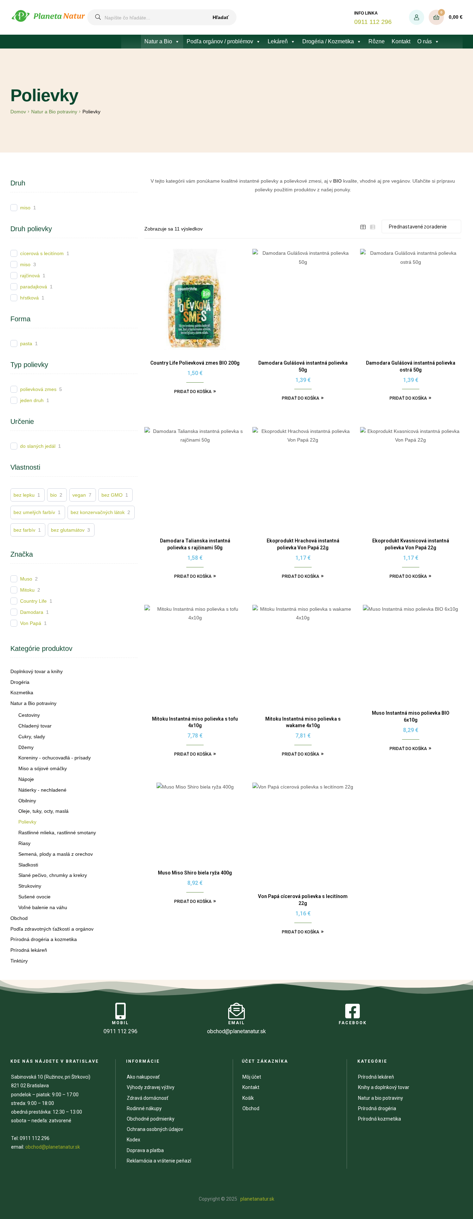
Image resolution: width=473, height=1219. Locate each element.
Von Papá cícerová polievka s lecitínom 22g (303, 900)
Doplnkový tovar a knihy (36, 671)
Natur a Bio (158, 41)
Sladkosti (28, 865)
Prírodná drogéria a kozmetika (43, 939)
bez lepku (24, 495)
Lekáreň (278, 41)
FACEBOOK (353, 1022)
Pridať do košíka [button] (193, 391)
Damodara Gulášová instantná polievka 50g (303, 366)
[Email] (236, 1011)
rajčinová (30, 275)
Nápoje (26, 779)
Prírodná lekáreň (28, 950)
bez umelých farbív (34, 512)
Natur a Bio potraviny (54, 111)
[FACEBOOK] (352, 1011)
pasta (26, 343)
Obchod (19, 918)
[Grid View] (363, 226)
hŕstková (29, 298)
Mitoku (27, 590)
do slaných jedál (37, 446)
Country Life (33, 601)
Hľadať (221, 17)
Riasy (24, 843)
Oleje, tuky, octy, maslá (43, 811)
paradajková (33, 286)
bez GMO (112, 495)
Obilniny (27, 800)
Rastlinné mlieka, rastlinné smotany (57, 832)
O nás (424, 41)
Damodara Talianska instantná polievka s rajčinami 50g (195, 544)
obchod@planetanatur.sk (52, 1147)
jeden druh (32, 400)
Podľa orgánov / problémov (220, 41)
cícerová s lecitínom (42, 253)
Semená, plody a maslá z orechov (55, 854)
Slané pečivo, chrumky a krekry (52, 875)
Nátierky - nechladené (42, 790)
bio (53, 495)
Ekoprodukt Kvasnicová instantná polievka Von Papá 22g (410, 544)
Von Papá (30, 623)
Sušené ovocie (34, 896)
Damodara (31, 612)
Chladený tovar (35, 726)
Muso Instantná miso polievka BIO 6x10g (410, 716)
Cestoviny (29, 715)
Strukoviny (29, 886)
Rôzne (376, 41)
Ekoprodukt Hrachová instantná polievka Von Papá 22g (303, 544)
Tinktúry (19, 961)
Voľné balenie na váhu (42, 907)
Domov (18, 111)
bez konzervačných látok (98, 512)
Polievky (27, 822)
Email (236, 1022)
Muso (26, 579)
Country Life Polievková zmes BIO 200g (195, 363)
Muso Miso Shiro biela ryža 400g (195, 873)
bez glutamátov (67, 530)
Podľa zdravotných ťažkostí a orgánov (51, 929)
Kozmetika (21, 692)
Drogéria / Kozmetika (328, 41)
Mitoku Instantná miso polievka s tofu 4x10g (195, 722)
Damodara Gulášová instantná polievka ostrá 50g (410, 366)
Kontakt (401, 41)
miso (25, 207)
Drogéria (19, 682)
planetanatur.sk (256, 1199)
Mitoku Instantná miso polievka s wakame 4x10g (303, 722)
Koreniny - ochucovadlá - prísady (54, 757)
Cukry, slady (31, 736)
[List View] (372, 226)
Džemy (26, 747)
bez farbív (24, 530)
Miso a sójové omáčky (42, 768)
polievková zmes (38, 389)
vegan (79, 495)
